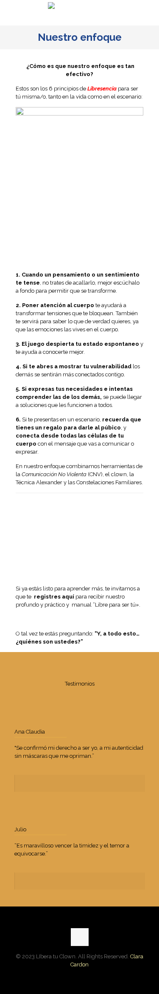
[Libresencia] (79, 12)
